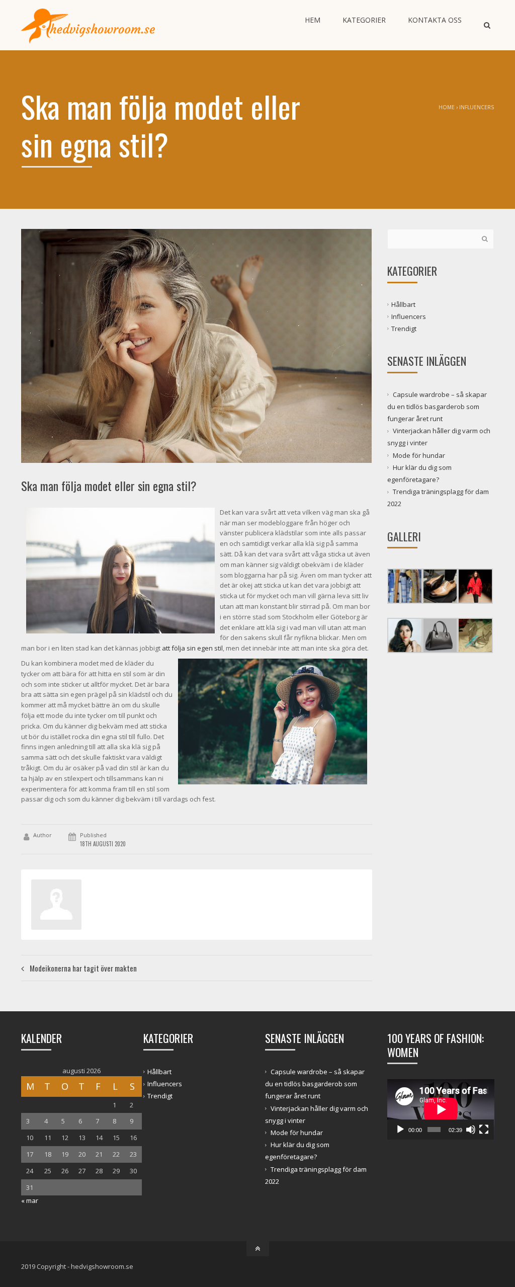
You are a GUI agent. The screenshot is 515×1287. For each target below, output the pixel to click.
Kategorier (364, 20)
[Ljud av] (471, 1129)
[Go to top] (257, 1248)
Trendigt (403, 328)
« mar (29, 1200)
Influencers (476, 107)
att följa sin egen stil (192, 648)
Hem (312, 20)
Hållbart (403, 303)
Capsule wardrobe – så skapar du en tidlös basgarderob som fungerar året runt (437, 406)
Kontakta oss (435, 20)
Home (447, 107)
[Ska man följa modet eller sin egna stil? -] (93, 25)
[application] (440, 1109)
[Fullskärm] (484, 1129)
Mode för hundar (419, 454)
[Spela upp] (400, 1129)
